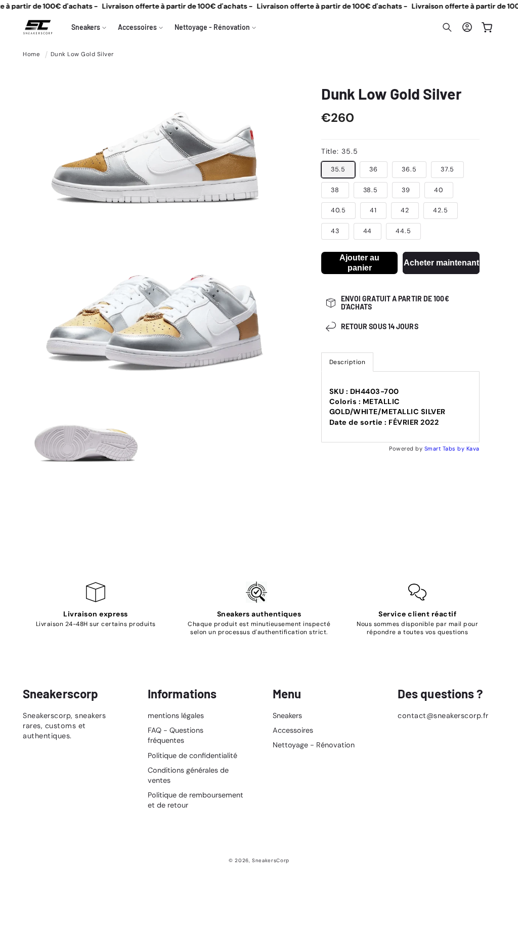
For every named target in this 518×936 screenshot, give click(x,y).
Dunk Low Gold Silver (82, 54)
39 (406, 190)
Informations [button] (182, 694)
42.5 (440, 210)
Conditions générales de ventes (188, 775)
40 (439, 190)
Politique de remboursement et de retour (195, 800)
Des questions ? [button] (441, 694)
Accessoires (293, 730)
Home (31, 54)
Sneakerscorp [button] (60, 694)
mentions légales (176, 715)
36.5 (409, 169)
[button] (89, 27)
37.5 (448, 169)
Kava (473, 448)
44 (367, 231)
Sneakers (287, 715)
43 (335, 231)
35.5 (338, 169)
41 (373, 210)
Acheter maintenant (441, 262)
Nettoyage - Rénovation (314, 744)
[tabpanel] (400, 406)
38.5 (370, 190)
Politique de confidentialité (192, 755)
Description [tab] (347, 362)
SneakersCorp (270, 860)
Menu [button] (287, 694)
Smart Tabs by (445, 448)
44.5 (403, 231)
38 (335, 190)
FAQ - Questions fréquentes (175, 735)
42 (405, 210)
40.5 (339, 210)
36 (373, 169)
